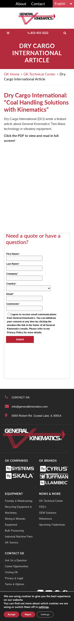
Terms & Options (14, 584)
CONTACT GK (21, 397)
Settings (45, 614)
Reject (28, 614)
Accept (11, 614)
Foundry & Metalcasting (18, 500)
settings (44, 607)
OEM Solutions (47, 512)
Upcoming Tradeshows (52, 524)
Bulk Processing (14, 530)
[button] (63, 3)
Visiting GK (11, 572)
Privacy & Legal (14, 578)
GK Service (11, 542)
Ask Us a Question (16, 560)
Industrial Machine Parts (19, 536)
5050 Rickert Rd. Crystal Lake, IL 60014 (36, 415)
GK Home (12, 74)
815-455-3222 (39, 33)
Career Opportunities (16, 566)
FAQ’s (42, 506)
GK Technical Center (39, 74)
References (45, 518)
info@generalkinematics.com (30, 406)
